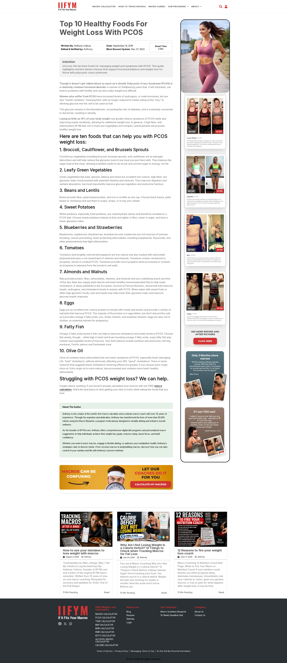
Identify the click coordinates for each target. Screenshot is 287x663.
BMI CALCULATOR (104, 624)
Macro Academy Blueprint (173, 611)
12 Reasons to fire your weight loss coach (200, 552)
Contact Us (200, 615)
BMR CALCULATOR (104, 628)
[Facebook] (60, 623)
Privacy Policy (121, 651)
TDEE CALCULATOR (105, 621)
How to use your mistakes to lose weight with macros (83, 552)
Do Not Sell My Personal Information (173, 651)
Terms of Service (105, 651)
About (195, 6)
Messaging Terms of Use (142, 651)
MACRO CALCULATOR (104, 6)
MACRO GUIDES (156, 6)
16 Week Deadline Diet (172, 615)
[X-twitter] (65, 623)
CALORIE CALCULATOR (106, 645)
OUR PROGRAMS (177, 6)
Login (129, 622)
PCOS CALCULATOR (105, 617)
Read (106, 592)
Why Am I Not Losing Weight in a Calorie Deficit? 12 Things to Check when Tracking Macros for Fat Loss (142, 549)
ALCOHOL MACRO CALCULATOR (104, 640)
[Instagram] (70, 623)
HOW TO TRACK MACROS (132, 6)
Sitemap (130, 619)
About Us (199, 611)
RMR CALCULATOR (104, 632)
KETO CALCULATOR (105, 635)
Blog (128, 611)
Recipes (130, 615)
